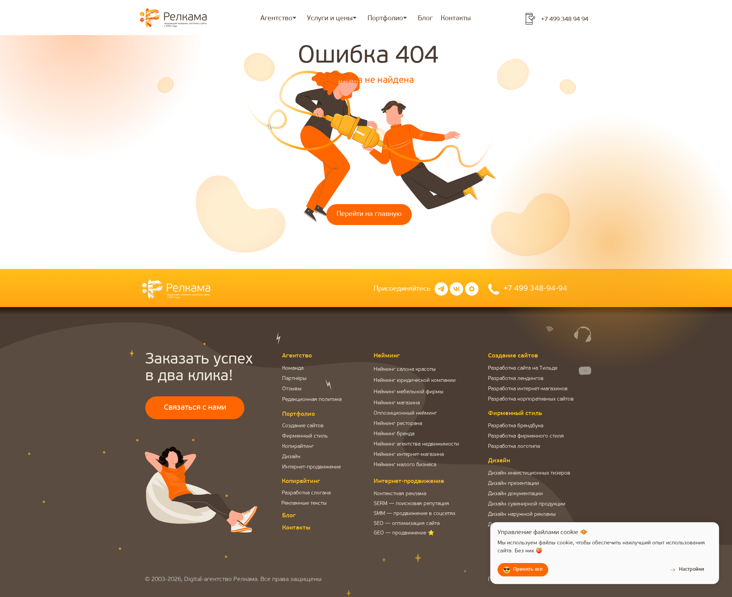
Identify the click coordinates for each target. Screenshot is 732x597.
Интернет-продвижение (311, 467)
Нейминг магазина (397, 403)
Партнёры (294, 378)
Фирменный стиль (305, 436)
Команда (292, 368)
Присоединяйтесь (402, 289)
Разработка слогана (306, 493)
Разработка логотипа (514, 446)
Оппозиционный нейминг (405, 413)
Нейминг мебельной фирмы (408, 392)
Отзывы (292, 389)
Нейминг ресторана (398, 423)
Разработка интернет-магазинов (528, 389)
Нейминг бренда (394, 434)
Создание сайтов (303, 426)
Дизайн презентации (513, 483)
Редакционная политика (312, 399)
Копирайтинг (298, 446)
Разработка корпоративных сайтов (531, 399)
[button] (194, 407)
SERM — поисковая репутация (411, 504)
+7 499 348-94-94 (535, 289)
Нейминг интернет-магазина (409, 454)
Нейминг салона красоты (405, 369)
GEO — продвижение (400, 533)
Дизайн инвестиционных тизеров (529, 473)
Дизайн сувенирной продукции (526, 504)
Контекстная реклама (400, 494)
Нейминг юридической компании (415, 380)
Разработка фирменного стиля (526, 436)
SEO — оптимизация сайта (407, 523)
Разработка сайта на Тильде (522, 368)
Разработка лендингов (516, 378)
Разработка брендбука (515, 426)
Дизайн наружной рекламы (522, 514)
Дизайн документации (515, 494)
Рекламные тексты (304, 503)
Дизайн (291, 457)
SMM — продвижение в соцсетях (414, 514)
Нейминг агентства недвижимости (416, 444)
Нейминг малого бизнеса (405, 465)
